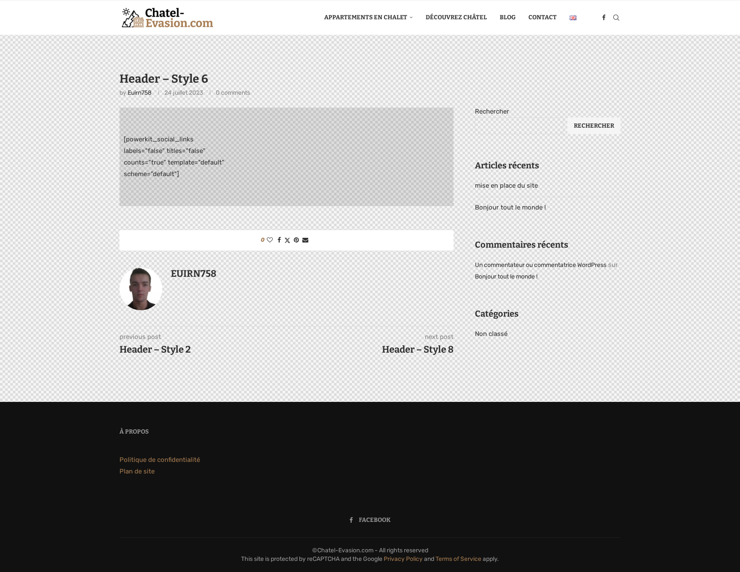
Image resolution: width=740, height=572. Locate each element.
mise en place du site (506, 185)
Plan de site (137, 471)
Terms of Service (458, 559)
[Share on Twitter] (287, 240)
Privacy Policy (403, 559)
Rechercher (492, 111)
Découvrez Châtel (456, 17)
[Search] (616, 17)
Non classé (491, 334)
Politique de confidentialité (159, 460)
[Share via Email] (305, 240)
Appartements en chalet (365, 17)
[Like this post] (270, 240)
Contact (542, 17)
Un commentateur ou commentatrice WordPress (540, 265)
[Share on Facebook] (279, 240)
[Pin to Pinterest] (296, 240)
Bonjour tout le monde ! (510, 207)
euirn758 (140, 92)
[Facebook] (604, 17)
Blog (508, 17)
